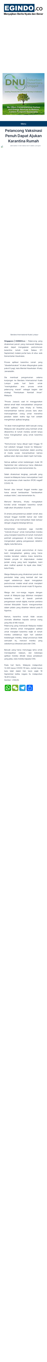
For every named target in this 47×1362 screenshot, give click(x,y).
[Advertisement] (23, 43)
